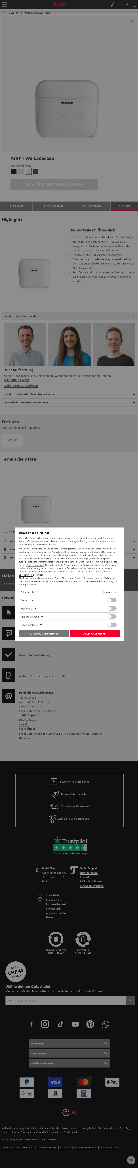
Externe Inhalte (29, 624)
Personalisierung (30, 616)
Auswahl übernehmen (44, 633)
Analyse (25, 600)
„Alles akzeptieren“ (35, 564)
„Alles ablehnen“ (51, 555)
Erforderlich (27, 592)
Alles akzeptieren (95, 633)
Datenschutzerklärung (102, 581)
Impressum (28, 584)
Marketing (26, 608)
